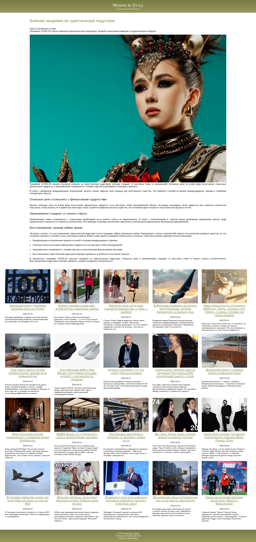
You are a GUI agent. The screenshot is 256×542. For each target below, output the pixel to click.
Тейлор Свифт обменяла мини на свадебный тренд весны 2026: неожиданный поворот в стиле (175, 373)
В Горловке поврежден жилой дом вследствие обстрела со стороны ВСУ (28, 500)
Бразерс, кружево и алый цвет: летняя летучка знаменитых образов (77, 307)
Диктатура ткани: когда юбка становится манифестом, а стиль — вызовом (126, 308)
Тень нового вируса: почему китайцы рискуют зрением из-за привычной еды (28, 373)
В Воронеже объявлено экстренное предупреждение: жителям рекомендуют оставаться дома (175, 308)
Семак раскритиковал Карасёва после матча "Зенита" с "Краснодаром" (224, 500)
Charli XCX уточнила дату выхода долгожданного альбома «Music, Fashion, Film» (224, 437)
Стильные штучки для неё (128, 9)
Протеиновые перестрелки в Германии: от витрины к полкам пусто (126, 437)
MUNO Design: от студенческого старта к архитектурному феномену (77, 435)
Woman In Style (128, 5)
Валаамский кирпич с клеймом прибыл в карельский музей (224, 371)
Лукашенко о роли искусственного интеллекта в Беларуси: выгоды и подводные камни (126, 500)
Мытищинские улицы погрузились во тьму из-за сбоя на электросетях (175, 499)
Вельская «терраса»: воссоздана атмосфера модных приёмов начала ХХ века (77, 500)
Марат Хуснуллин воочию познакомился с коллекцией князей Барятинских (27, 437)
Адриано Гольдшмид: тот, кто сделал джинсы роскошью (126, 371)
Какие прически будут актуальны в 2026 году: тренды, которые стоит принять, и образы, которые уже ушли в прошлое (224, 310)
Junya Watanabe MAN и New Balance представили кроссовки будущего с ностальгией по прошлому (77, 374)
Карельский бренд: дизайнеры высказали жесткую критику (28, 307)
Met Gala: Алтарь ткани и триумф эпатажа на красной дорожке (175, 435)
